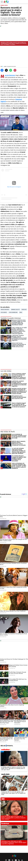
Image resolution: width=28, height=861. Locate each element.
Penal (21, 312)
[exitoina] (14, 750)
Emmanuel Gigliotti (15, 309)
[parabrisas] (14, 824)
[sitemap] (22, 860)
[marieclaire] (14, 774)
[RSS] (19, 860)
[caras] (14, 799)
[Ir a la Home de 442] (6, 2)
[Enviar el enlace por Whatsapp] (10, 70)
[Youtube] (16, 860)
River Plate (24, 309)
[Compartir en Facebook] (2, 70)
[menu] (2, 1)
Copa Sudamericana (13, 312)
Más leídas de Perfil (8, 432)
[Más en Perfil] (9, 746)
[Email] (14, 70)
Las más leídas (6, 371)
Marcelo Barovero (5, 309)
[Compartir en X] (6, 70)
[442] (14, 856)
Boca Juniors (4, 312)
